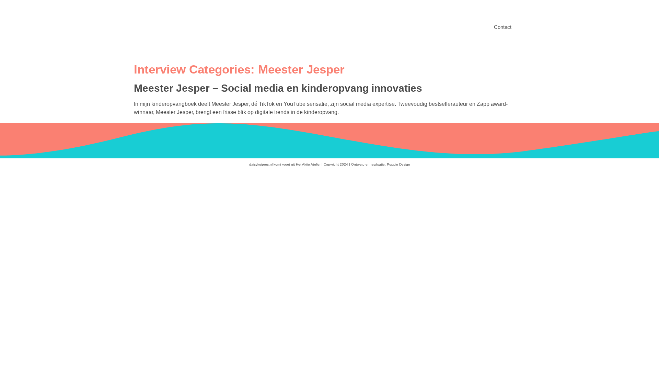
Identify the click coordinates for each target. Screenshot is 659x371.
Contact (502, 27)
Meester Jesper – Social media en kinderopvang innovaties (278, 88)
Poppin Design (398, 164)
